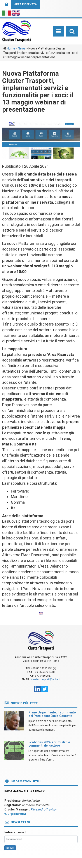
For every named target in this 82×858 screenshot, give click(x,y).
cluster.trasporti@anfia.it (45, 679)
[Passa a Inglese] (41, 613)
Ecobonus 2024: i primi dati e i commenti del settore (50, 743)
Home (11, 48)
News (22, 48)
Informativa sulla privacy (24, 791)
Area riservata (25, 4)
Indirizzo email (15, 832)
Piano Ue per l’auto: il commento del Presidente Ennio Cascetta (52, 714)
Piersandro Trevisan (43, 809)
